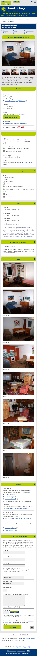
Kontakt (5, 31)
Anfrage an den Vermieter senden (24, 236)
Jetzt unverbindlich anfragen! (19, 37)
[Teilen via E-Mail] (30, 647)
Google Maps (9, 494)
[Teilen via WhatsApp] (25, 647)
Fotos (27, 33)
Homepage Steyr (10, 528)
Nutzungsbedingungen (13, 653)
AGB (28, 651)
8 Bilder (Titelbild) (18, 67)
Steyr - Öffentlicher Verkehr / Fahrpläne (17, 518)
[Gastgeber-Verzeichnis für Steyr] (4, 9)
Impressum (25, 653)
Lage (15, 31)
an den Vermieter (16, 594)
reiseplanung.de (10, 497)
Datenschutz (21, 651)
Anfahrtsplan (28, 162)
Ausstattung (30, 31)
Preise (5, 33)
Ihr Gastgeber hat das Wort (22, 242)
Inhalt (16, 2)
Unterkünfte (6, 2)
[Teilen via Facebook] (17, 647)
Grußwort (17, 33)
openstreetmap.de (10, 499)
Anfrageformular (11, 117)
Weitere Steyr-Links (11, 530)
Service (25, 484)
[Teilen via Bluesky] (21, 647)
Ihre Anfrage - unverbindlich (22, 536)
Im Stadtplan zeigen (11, 101)
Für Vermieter (11, 651)
